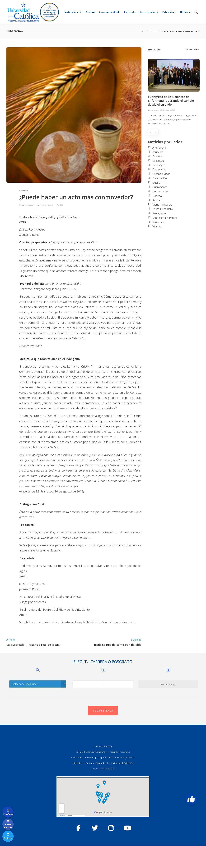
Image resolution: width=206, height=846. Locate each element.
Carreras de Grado (109, 12)
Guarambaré (159, 187)
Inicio (143, 31)
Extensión (168, 12)
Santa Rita (158, 222)
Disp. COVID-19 (107, 768)
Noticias (185, 12)
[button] (191, 799)
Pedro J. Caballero (162, 209)
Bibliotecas (76, 757)
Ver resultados (168, 684)
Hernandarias (160, 191)
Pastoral (90, 12)
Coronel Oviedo (161, 174)
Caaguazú (158, 160)
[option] (174, 92)
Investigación (148, 12)
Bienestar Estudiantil (96, 751)
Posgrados (130, 12)
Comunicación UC (155, 110)
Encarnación (159, 178)
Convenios (119, 757)
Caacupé (157, 156)
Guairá (156, 182)
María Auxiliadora (162, 204)
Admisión (108, 746)
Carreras (89, 763)
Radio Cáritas (8, 826)
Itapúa (156, 200)
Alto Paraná (159, 147)
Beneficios (8, 814)
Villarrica (157, 226)
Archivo (80, 751)
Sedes (95, 768)
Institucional (72, 12)
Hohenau (157, 196)
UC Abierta (89, 757)
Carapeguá (158, 165)
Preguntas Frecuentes (119, 751)
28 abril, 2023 (27, 205)
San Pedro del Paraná (165, 218)
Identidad (153, 31)
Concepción (159, 169)
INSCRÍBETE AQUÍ (103, 710)
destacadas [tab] (193, 49)
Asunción (157, 152)
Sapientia (130, 757)
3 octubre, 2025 (169, 110)
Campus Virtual (104, 757)
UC (20, 205)
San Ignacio (159, 213)
